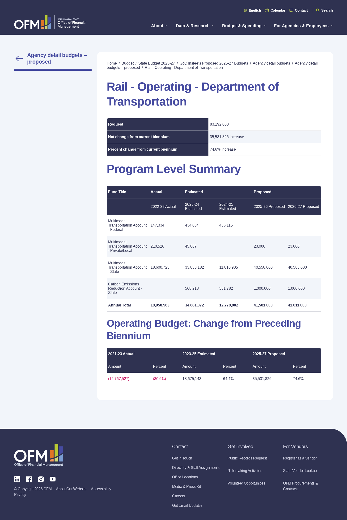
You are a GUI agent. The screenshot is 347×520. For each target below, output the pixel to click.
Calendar (278, 10)
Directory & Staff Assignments (196, 468)
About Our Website (71, 489)
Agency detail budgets (271, 63)
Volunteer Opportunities (246, 483)
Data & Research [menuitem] (193, 25)
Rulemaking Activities (245, 471)
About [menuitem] (157, 25)
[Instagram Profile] (41, 479)
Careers (178, 496)
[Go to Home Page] (50, 22)
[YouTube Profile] (53, 479)
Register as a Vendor (300, 458)
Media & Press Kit (186, 487)
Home (112, 63)
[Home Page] (38, 455)
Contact (301, 10)
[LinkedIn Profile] (17, 479)
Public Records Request (247, 458)
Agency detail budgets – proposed (57, 58)
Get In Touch (182, 458)
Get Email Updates (187, 505)
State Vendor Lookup (300, 471)
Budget (128, 63)
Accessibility (101, 489)
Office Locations (185, 477)
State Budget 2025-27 (156, 63)
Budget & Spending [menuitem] (242, 25)
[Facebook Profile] (29, 479)
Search (327, 10)
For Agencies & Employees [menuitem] (301, 25)
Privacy (20, 495)
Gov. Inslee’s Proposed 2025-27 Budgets (214, 63)
